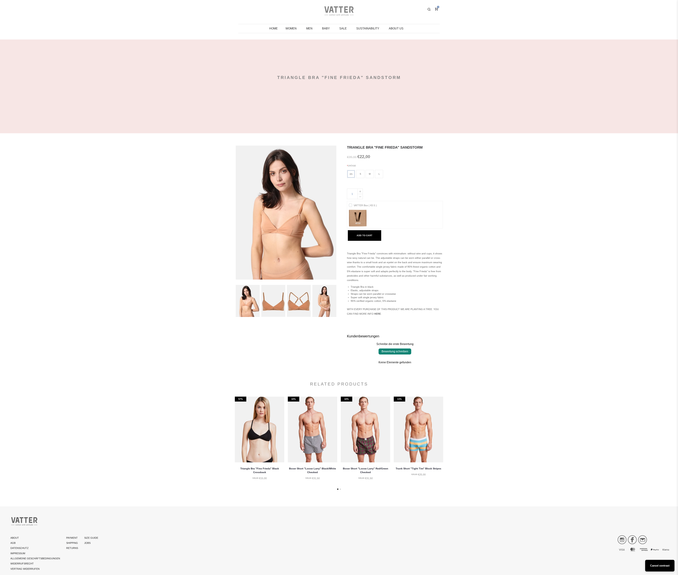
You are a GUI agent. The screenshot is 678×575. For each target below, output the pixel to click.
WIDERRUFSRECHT (22, 563)
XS (351, 174)
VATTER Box (365, 205)
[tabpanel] (259, 442)
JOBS (87, 543)
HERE (377, 313)
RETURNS (72, 548)
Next (447, 442)
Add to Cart (364, 235)
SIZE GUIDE (91, 537)
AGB (13, 543)
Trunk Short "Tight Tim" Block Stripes (418, 468)
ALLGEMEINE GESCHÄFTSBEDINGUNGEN (35, 558)
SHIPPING (72, 543)
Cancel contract (660, 565)
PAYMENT (72, 537)
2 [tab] (340, 489)
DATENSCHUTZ (19, 548)
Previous (230, 442)
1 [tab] (337, 489)
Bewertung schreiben (395, 351)
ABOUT (14, 537)
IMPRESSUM (17, 553)
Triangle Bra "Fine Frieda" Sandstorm (385, 147)
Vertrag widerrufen (25, 568)
